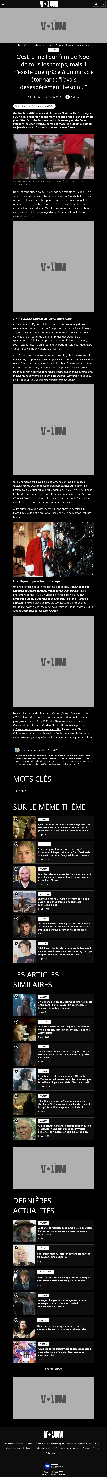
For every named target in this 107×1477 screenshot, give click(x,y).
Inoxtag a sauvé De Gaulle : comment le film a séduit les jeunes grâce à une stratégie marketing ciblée (63, 901)
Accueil (16, 45)
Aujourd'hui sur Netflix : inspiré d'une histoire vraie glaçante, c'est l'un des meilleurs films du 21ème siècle (64, 1029)
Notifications (85, 1448)
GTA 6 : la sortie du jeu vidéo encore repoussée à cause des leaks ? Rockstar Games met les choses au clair (64, 1352)
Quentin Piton (30, 750)
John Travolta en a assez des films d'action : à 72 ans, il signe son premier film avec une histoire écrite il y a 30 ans (64, 877)
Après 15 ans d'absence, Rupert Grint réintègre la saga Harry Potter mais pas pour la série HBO (64, 1279)
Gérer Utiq (96, 1448)
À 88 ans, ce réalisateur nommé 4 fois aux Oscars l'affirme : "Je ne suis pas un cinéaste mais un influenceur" (65, 1231)
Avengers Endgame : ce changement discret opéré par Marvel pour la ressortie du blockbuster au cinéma (62, 1303)
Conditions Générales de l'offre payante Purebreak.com (56, 1448)
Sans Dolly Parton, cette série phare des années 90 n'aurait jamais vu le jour (63, 1255)
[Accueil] (49, 4)
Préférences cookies (53, 1453)
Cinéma (38, 45)
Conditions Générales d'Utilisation (18, 1443)
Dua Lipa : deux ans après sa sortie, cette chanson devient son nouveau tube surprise (61, 1328)
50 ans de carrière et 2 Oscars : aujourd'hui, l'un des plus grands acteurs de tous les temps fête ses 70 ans (64, 1054)
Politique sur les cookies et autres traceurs (83, 1443)
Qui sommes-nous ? (41, 1443)
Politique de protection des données (18, 1448)
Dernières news (27, 45)
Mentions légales (58, 1443)
